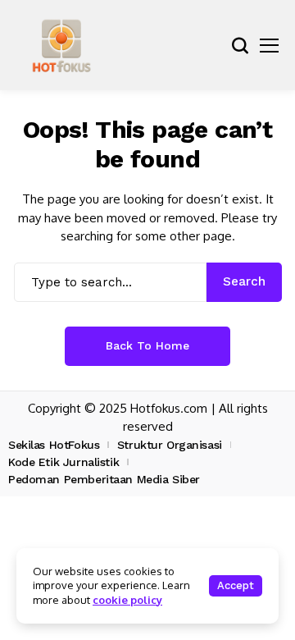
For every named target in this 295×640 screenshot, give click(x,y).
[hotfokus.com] (61, 45)
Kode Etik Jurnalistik (63, 462)
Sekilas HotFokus (53, 444)
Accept (235, 585)
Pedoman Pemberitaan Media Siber (104, 479)
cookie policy (127, 599)
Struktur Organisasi (169, 444)
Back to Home (147, 345)
